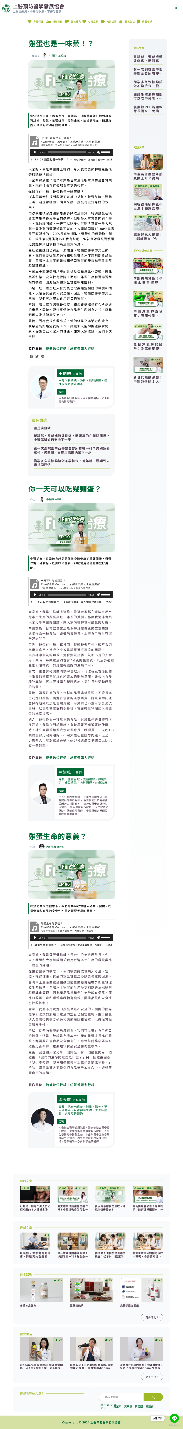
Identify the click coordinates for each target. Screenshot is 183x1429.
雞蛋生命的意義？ (57, 836)
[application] (71, 152)
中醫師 (77, 374)
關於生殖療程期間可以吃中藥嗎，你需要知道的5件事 (148, 96)
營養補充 (76, 21)
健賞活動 (112, 21)
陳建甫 (150, 1406)
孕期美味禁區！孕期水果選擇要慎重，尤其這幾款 (148, 282)
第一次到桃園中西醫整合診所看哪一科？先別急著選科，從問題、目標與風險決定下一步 (72, 450)
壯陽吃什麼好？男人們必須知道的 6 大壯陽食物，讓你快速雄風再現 (35, 1209)
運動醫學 (155, 186)
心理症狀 (93, 21)
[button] (176, 7)
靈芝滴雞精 (42, 428)
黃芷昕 (117, 1406)
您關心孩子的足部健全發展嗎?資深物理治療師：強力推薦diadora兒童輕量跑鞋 (91, 1368)
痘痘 (64, 1188)
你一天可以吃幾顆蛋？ (65, 488)
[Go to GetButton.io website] (174, 1425)
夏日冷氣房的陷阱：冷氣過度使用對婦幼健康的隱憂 (148, 348)
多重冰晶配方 (28, 1305)
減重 (148, 293)
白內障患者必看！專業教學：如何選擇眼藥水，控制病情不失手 (148, 1209)
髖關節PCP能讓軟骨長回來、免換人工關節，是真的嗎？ (148, 109)
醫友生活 (130, 21)
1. (68, 159)
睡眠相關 (58, 21)
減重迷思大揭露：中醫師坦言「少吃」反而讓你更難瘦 (148, 238)
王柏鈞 (65, 373)
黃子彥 (128, 1406)
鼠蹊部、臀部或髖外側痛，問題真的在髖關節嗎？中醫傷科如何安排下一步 (72, 437)
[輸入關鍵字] (121, 1397)
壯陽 (26, 1188)
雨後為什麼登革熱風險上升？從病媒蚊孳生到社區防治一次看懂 (148, 180)
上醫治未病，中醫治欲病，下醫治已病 (37, 11)
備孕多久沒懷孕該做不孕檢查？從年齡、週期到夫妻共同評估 (72, 463)
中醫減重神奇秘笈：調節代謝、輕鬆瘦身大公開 (148, 315)
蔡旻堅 (139, 1406)
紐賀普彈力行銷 (82, 348)
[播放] (35, 152)
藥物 (149, 1188)
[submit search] (153, 1397)
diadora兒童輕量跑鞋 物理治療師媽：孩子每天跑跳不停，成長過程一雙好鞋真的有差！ (41, 1368)
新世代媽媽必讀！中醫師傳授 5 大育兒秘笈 (148, 381)
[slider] (106, 152)
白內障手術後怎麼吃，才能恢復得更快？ (110, 1207)
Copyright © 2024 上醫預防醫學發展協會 (91, 1422)
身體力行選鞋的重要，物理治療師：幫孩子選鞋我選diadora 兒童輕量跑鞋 (141, 1368)
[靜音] (98, 152)
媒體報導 (147, 21)
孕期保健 (150, 260)
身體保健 (38, 21)
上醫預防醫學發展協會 (39, 6)
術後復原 (114, 1188)
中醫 (140, 293)
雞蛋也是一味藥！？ (61, 43)
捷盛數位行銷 (56, 348)
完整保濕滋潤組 (129, 1305)
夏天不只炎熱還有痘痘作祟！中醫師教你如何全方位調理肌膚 (73, 1209)
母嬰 (140, 260)
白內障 (102, 1188)
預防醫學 (142, 186)
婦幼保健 (142, 326)
